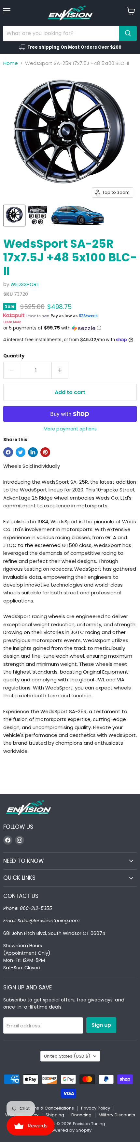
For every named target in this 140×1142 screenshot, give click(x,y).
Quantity (13, 356)
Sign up (101, 1025)
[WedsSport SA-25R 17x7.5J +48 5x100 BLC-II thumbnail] (14, 215)
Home (10, 63)
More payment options (70, 428)
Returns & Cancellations (48, 1108)
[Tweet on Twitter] (20, 452)
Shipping (55, 1115)
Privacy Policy (95, 1108)
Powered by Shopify (70, 1130)
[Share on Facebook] (8, 452)
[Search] (128, 33)
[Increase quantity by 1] (60, 370)
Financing (81, 1115)
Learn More (12, 321)
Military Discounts (117, 1115)
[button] (70, 328)
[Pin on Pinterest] (45, 452)
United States (67, 1056)
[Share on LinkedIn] (33, 452)
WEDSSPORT (24, 284)
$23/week (88, 315)
